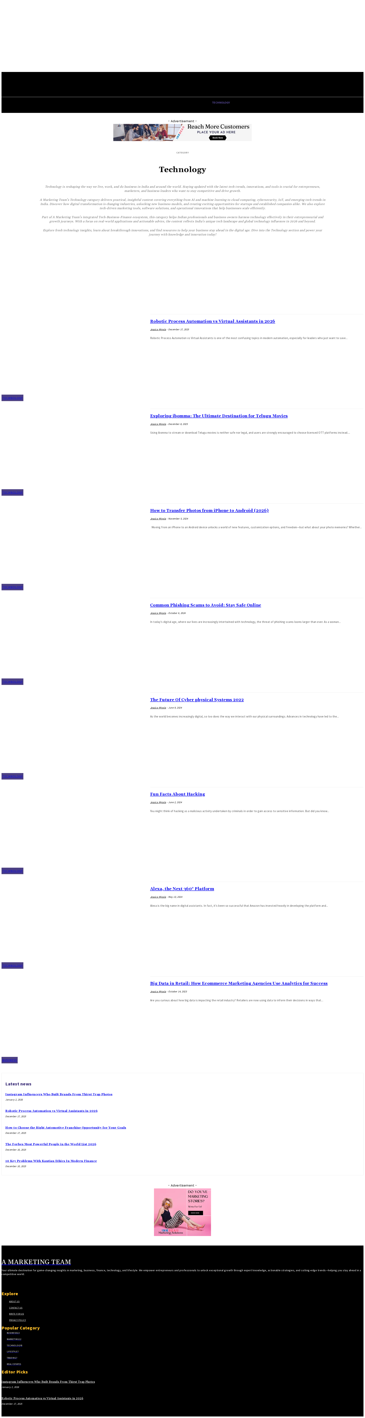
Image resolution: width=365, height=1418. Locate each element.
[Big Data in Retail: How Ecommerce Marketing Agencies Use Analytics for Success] (74, 1019)
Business (186, 253)
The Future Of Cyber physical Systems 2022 (197, 699)
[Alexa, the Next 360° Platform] (74, 925)
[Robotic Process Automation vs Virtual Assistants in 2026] (74, 357)
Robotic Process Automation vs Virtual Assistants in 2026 (212, 321)
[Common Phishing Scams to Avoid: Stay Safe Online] (74, 641)
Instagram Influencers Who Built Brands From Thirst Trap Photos (58, 1094)
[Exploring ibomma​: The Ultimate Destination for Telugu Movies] (74, 452)
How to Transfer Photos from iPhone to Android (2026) (209, 510)
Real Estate (186, 285)
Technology (185, 293)
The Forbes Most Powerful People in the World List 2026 (50, 1144)
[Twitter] (24, 1283)
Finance (186, 261)
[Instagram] (10, 1283)
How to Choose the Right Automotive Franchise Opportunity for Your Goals (65, 1128)
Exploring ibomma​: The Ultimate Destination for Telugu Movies (219, 416)
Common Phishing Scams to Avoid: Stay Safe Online (205, 605)
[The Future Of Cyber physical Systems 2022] (74, 736)
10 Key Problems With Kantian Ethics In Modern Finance (51, 1161)
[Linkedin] (17, 1283)
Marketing (186, 277)
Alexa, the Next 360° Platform (182, 889)
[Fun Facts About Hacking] (74, 830)
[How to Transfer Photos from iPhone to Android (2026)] (74, 546)
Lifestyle (186, 269)
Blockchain (186, 245)
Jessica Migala (158, 329)
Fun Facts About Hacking (177, 794)
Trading (186, 301)
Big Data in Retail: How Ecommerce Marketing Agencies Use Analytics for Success (239, 983)
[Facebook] (4, 1283)
